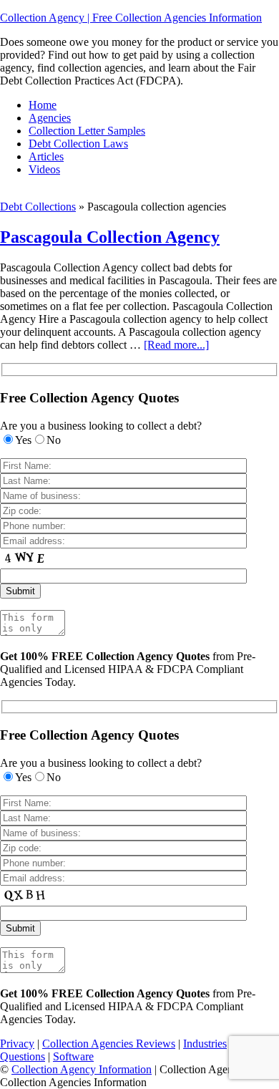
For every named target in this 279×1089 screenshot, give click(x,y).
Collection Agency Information (81, 1069)
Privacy (17, 1043)
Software (73, 1056)
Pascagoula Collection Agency (110, 237)
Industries (205, 1043)
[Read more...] (176, 345)
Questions (22, 1056)
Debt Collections (38, 206)
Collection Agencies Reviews (108, 1043)
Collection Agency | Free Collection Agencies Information (131, 17)
